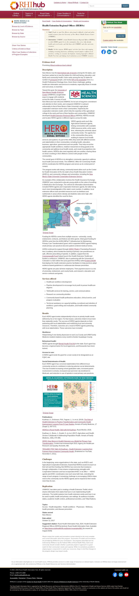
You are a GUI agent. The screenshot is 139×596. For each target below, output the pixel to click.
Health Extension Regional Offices (62, 115)
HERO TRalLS (74, 249)
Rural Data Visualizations (44, 14)
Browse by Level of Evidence (22, 26)
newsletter (117, 27)
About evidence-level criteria (61, 65)
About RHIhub (73, 2)
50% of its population (78, 80)
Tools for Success (80, 14)
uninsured (53, 80)
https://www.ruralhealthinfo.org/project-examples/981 (63, 528)
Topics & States (29, 14)
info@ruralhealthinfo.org (22, 575)
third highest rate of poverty (67, 73)
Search (125, 6)
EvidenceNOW (90, 261)
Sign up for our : (112, 27)
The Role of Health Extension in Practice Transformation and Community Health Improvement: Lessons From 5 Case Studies (67, 422)
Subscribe (120, 36)
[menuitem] (16, 14)
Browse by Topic (18, 30)
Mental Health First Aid (67, 344)
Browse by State (18, 33)
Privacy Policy (31, 578)
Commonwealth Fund (50, 256)
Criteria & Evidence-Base (21, 49)
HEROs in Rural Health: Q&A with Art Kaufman (59, 430)
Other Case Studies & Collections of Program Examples (24, 53)
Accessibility (14, 578)
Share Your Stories (19, 45)
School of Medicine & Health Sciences (66, 582)
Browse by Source (18, 37)
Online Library (16, 14)
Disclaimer (22, 578)
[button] (103, 51)
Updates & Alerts (60, 2)
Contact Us (84, 2)
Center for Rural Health (34, 582)
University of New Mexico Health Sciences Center (54, 92)
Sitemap (39, 578)
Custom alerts (108, 40)
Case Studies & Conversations (64, 14)
